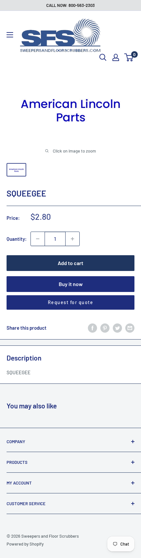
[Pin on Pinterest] (105, 328)
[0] (129, 57)
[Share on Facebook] (92, 328)
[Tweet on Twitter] (117, 328)
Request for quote (70, 302)
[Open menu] (10, 34)
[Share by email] (129, 328)
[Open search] (103, 57)
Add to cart (70, 263)
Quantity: (17, 239)
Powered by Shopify (25, 544)
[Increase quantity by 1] (72, 239)
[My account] (115, 57)
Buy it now (71, 284)
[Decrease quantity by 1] (38, 239)
